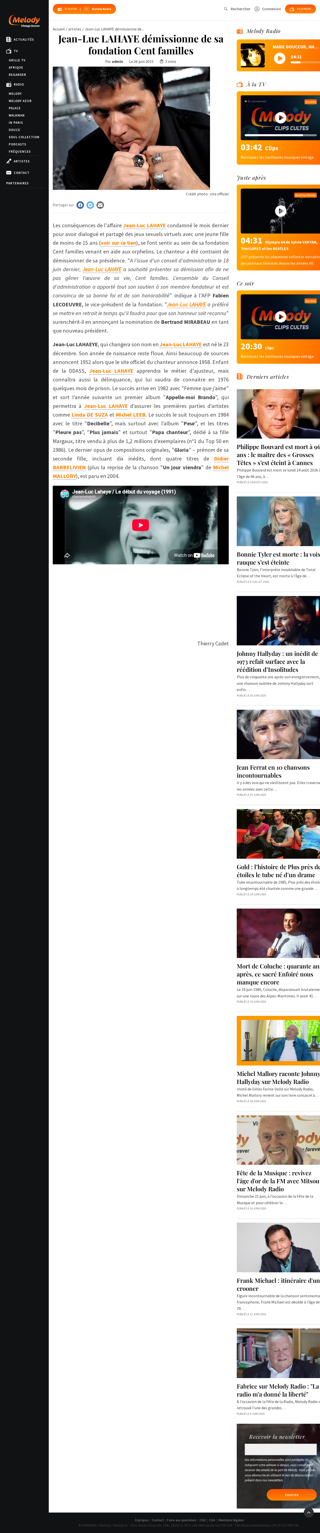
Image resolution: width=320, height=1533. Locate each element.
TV (16, 51)
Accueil (59, 28)
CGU (203, 1520)
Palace (15, 108)
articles (74, 28)
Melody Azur (20, 101)
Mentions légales (231, 1520)
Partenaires (17, 183)
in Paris (16, 122)
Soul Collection (24, 137)
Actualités (24, 39)
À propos (142, 1520)
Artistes (22, 161)
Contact (22, 173)
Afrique (16, 67)
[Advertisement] (141, 599)
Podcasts (17, 144)
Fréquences (20, 151)
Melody (15, 94)
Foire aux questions (181, 1520)
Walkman (17, 115)
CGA (212, 1520)
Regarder (17, 75)
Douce (14, 130)
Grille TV (17, 60)
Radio (19, 84)
